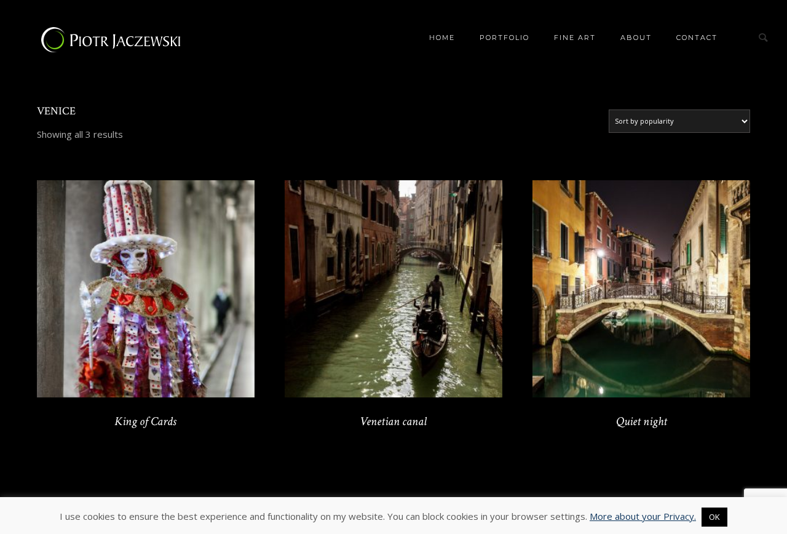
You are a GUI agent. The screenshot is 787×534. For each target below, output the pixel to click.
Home (442, 37)
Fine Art (575, 37)
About (636, 37)
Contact (697, 37)
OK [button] (714, 516)
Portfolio (504, 37)
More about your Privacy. (643, 516)
